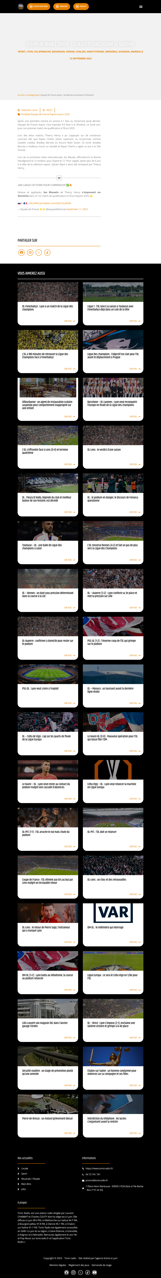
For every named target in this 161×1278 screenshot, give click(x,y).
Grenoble (111, 51)
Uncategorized (32, 95)
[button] (140, 6)
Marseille (137, 51)
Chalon (80, 51)
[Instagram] (30, 252)
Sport (21, 51)
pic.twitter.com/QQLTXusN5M (55, 203)
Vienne (70, 51)
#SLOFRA (34, 203)
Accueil (21, 95)
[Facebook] (21, 252)
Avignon (124, 51)
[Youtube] (94, 1272)
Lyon (29, 51)
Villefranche (42, 51)
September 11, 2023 (77, 209)
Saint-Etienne (95, 51)
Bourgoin (58, 51)
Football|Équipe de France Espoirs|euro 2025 (45, 114)
